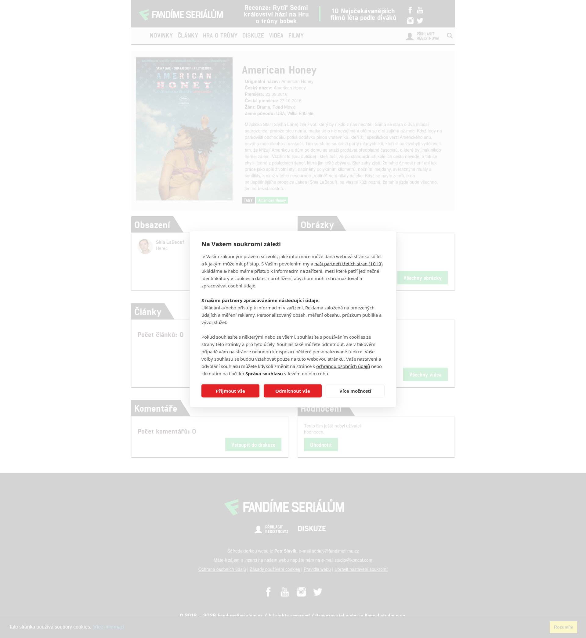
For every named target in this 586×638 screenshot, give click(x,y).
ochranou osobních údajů (343, 366)
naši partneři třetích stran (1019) (348, 263)
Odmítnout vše (292, 391)
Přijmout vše (230, 391)
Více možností (355, 391)
